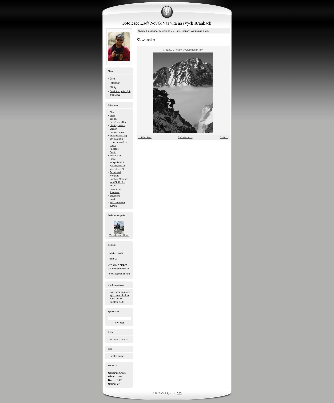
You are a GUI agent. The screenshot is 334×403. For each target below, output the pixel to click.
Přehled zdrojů (117, 356)
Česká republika (118, 122)
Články (113, 87)
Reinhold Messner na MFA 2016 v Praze (119, 182)
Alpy (112, 112)
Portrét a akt (116, 155)
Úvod (141, 31)
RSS (179, 393)
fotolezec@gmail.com (119, 273)
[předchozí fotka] (142, 92)
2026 (123, 339)
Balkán (113, 119)
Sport (112, 199)
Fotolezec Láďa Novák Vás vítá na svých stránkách (166, 23)
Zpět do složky (185, 137)
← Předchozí (145, 137)
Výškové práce (117, 202)
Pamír (113, 152)
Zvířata (113, 206)
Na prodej (114, 149)
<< (111, 339)
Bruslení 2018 (117, 302)
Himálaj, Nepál (117, 132)
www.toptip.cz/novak (120, 292)
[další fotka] (224, 92)
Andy (112, 115)
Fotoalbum (151, 31)
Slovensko (164, 31)
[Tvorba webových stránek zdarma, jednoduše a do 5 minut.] (174, 393)
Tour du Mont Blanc (119, 235)
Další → (224, 137)
